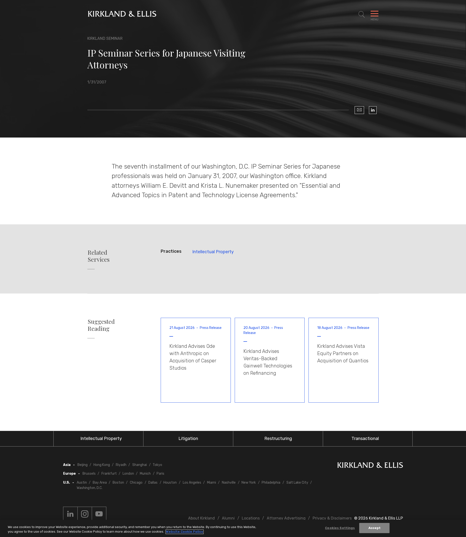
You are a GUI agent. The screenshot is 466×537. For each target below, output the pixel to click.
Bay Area (100, 482)
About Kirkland (201, 518)
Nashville (229, 482)
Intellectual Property (213, 251)
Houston (170, 482)
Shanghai (139, 465)
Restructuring (278, 438)
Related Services (98, 256)
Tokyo (157, 465)
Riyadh (121, 465)
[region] (233, 528)
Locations (251, 518)
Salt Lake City (297, 482)
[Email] (359, 110)
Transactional (365, 438)
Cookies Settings (340, 528)
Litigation (188, 438)
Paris (160, 474)
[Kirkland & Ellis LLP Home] (370, 466)
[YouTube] (99, 514)
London (128, 474)
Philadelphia (271, 482)
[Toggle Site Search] (361, 14)
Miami (211, 482)
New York (248, 482)
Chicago (136, 482)
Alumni (228, 518)
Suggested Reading (101, 325)
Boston (118, 482)
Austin (82, 482)
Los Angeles (192, 482)
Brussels (89, 474)
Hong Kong (101, 465)
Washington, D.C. (89, 488)
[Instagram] (84, 514)
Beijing (82, 465)
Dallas (153, 482)
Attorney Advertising (286, 518)
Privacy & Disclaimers (332, 518)
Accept (374, 528)
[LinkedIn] (373, 110)
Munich (145, 474)
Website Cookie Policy (184, 532)
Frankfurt (109, 474)
